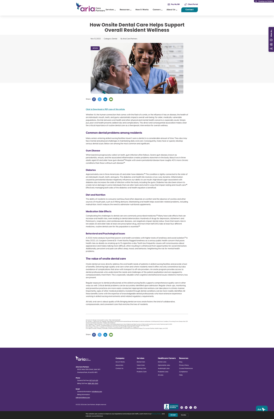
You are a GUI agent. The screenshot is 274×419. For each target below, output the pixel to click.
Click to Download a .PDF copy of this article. (105, 109)
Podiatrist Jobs (163, 372)
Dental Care (141, 362)
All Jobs (160, 375)
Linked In (186, 407)
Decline (183, 415)
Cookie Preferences (186, 368)
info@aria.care (97, 392)
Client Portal (193, 4)
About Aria (119, 365)
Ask (259, 409)
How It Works (142, 10)
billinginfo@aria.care (83, 397)
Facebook (195, 407)
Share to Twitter (100, 99)
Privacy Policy (184, 365)
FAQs (181, 375)
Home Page (90, 7)
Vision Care (141, 365)
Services (110, 10)
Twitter (190, 407)
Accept (173, 415)
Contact (189, 10)
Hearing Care (141, 368)
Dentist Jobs (162, 362)
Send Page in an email (111, 99)
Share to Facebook (94, 99)
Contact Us (119, 368)
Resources (125, 10)
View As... (271, 33)
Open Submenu (115, 9)
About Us (171, 10)
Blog (180, 362)
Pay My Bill (175, 4)
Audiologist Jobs (164, 368)
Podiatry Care (142, 372)
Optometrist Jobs (164, 365)
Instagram (181, 407)
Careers (157, 10)
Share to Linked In (105, 99)
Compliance (183, 372)
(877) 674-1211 (93, 380)
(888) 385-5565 (93, 383)
